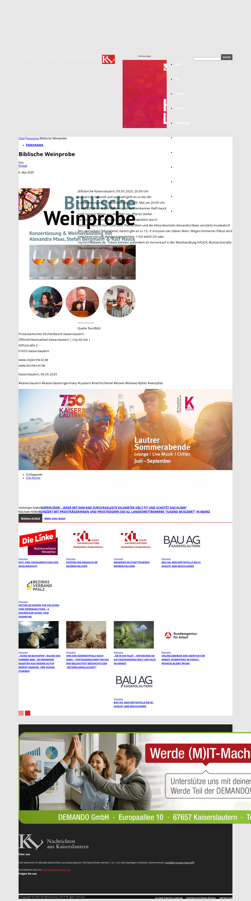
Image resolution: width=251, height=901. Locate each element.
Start (22, 138)
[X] (38, 178)
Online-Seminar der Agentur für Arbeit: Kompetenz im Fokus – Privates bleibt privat (183, 659)
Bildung (181, 152)
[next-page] (27, 713)
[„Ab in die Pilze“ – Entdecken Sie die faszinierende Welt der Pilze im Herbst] (134, 647)
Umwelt (181, 167)
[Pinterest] (51, 178)
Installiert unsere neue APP (179, 862)
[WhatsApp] (64, 178)
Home (29, 57)
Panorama (183, 211)
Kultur (180, 196)
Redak (23, 165)
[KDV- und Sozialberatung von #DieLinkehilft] (39, 554)
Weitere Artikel (30, 518)
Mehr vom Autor (55, 518)
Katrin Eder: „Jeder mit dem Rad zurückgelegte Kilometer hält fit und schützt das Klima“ (114, 508)
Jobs (179, 137)
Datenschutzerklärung (80, 57)
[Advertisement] (125, 352)
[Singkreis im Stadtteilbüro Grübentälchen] (134, 554)
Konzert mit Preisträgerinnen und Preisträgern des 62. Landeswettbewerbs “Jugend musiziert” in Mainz (124, 512)
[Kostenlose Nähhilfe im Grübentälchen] (86, 554)
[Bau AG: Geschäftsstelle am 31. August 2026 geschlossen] (182, 554)
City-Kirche (33, 477)
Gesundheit (184, 181)
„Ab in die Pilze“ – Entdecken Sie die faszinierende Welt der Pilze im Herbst (135, 659)
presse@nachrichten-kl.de (56, 869)
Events (40, 57)
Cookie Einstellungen (169, 898)
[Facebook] (25, 178)
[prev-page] (21, 713)
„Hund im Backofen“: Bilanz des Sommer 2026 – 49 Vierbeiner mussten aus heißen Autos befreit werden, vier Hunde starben (39, 663)
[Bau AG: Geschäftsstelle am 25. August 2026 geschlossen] (134, 694)
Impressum (55, 57)
